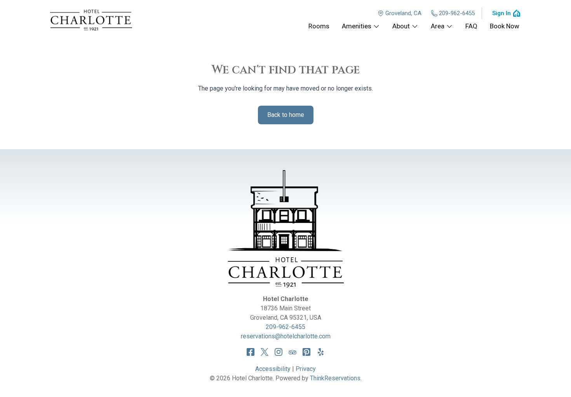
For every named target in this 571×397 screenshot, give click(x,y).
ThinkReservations (335, 378)
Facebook (250, 352)
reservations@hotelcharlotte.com (286, 336)
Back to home (285, 114)
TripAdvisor (292, 352)
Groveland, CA (403, 13)
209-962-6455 (457, 13)
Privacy (306, 369)
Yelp (320, 352)
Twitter (264, 352)
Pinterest (306, 352)
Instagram (278, 352)
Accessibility (273, 369)
